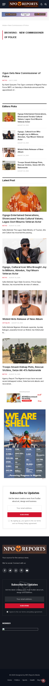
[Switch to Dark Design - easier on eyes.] (41, 4)
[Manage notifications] (43, 681)
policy (31, 612)
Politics (17, 680)
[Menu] (3, 4)
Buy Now (40, 680)
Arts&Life (6, 323)
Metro (4, 80)
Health (32, 680)
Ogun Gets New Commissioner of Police (21, 75)
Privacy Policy (23, 523)
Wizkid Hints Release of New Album (30, 150)
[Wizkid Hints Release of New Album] (8, 152)
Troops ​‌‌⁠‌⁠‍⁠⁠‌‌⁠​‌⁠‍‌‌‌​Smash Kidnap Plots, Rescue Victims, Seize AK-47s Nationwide (31, 165)
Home (4, 25)
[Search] (45, 4)
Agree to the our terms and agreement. (25, 612)
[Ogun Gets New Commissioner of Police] (24, 57)
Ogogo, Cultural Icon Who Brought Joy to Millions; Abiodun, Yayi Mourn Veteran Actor (31, 135)
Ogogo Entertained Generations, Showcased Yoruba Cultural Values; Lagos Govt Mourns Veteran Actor (32, 118)
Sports (24, 680)
